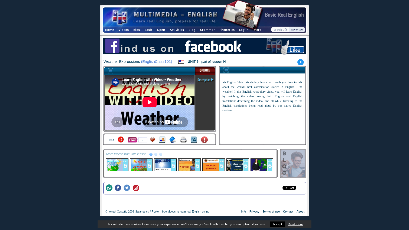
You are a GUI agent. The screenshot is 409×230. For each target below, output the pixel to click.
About (300, 211)
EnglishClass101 (156, 61)
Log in (244, 30)
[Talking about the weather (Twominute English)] (237, 164)
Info (243, 211)
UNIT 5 (193, 61)
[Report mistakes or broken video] (204, 139)
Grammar (207, 30)
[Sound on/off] (300, 62)
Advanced (297, 29)
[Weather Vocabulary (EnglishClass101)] (165, 164)
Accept (277, 224)
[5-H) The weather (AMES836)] (117, 164)
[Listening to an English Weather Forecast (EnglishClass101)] (189, 164)
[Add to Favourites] (152, 139)
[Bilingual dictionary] (162, 140)
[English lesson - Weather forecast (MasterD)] (261, 164)
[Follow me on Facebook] (119, 188)
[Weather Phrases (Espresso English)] (213, 164)
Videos (124, 30)
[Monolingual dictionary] (172, 139)
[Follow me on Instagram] (136, 188)
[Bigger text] (194, 140)
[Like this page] (132, 139)
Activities (177, 30)
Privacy (254, 211)
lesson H (219, 61)
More (257, 30)
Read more (295, 224)
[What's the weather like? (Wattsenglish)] (141, 164)
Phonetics (227, 30)
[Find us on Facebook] (204, 47)
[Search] (286, 29)
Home (109, 30)
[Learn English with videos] (201, 17)
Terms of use (271, 211)
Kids (136, 30)
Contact (288, 211)
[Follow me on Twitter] (128, 188)
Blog (192, 30)
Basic (148, 30)
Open (161, 30)
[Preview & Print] (183, 140)
